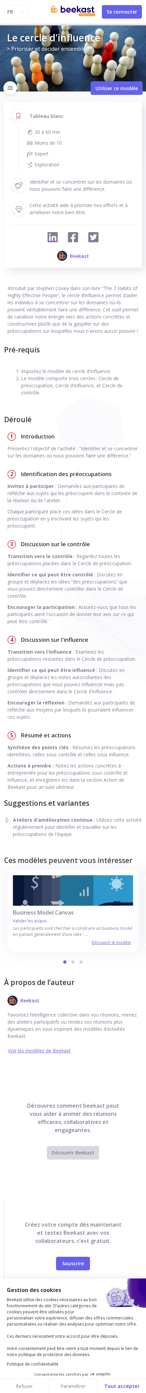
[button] (65, 962)
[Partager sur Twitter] (93, 238)
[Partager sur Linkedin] (53, 238)
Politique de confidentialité (32, 1364)
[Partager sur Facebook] (73, 238)
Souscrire (73, 1263)
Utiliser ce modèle (116, 88)
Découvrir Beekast (73, 1152)
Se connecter (122, 11)
